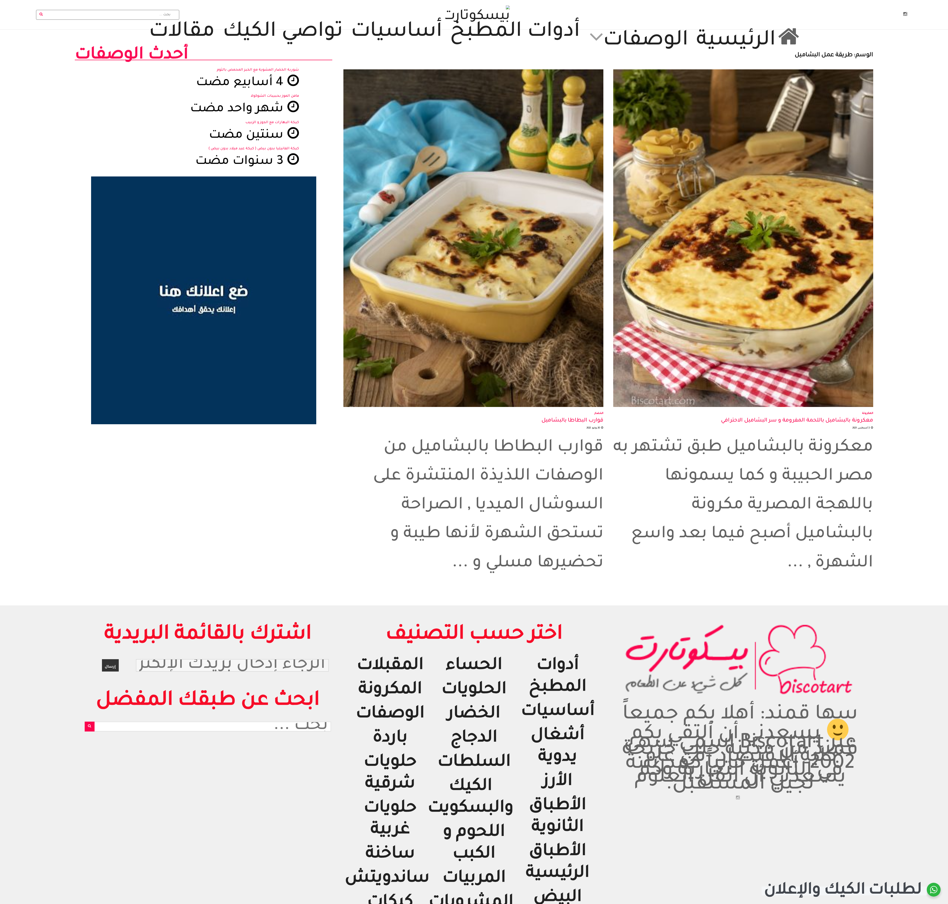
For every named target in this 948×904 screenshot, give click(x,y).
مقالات (182, 32)
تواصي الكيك (283, 32)
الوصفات (645, 39)
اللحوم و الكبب (474, 844)
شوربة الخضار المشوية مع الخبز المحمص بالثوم (258, 70)
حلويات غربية (390, 820)
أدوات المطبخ (515, 32)
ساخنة (390, 855)
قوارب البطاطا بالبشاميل (572, 421)
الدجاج (474, 739)
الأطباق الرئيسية (558, 863)
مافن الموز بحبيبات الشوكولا (275, 96)
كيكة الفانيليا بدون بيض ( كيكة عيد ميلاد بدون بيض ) (253, 149)
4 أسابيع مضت (241, 83)
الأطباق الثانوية (557, 817)
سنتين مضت (248, 136)
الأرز (558, 782)
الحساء (474, 666)
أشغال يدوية (558, 747)
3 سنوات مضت (241, 162)
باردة (390, 739)
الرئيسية (736, 39)
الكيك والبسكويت (471, 798)
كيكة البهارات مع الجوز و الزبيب (272, 123)
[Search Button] (41, 15)
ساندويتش (387, 879)
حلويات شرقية (390, 774)
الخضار (598, 413)
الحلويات (474, 690)
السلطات (474, 763)
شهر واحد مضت (238, 109)
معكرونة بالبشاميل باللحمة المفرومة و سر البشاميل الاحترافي (797, 421)
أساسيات (396, 32)
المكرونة (867, 413)
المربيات (474, 879)
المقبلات (390, 666)
